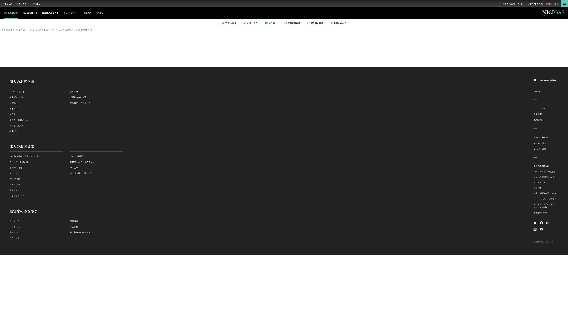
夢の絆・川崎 (15, 167)
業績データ (14, 232)
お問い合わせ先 (541, 137)
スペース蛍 (14, 173)
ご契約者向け (294, 23)
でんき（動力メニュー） (20, 119)
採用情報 (538, 119)
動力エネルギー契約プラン (82, 161)
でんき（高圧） (16, 125)
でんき (12, 114)
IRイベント (14, 237)
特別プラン (14, 131)
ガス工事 (74, 167)
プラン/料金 (231, 23)
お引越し (273, 23)
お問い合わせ (340, 23)
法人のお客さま (21, 146)
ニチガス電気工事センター (82, 173)
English (537, 90)
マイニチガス (15, 184)
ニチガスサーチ (16, 196)
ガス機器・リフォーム (80, 102)
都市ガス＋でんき (17, 97)
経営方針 (74, 220)
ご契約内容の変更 (78, 97)
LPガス (12, 102)
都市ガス (13, 108)
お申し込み (252, 23)
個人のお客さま (21, 81)
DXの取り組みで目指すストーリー (25, 156)
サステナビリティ (542, 108)
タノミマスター (16, 190)
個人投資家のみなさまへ (81, 232)
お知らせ (74, 91)
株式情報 (74, 226)
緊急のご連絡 (540, 148)
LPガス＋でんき (16, 91)
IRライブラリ (15, 226)
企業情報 (538, 114)
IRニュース (14, 220)
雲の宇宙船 (14, 178)
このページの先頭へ (547, 80)
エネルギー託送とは (18, 161)
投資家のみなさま (23, 211)
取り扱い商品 (317, 23)
